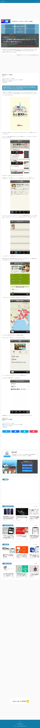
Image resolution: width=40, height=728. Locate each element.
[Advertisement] (20, 64)
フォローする (8, 456)
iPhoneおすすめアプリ (5, 37)
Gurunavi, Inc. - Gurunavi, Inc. (10, 79)
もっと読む (35, 506)
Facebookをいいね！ (28, 468)
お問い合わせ (20, 723)
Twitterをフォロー (28, 470)
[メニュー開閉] (39, 1)
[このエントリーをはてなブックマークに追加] (24, 431)
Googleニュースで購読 (28, 465)
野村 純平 (14, 452)
